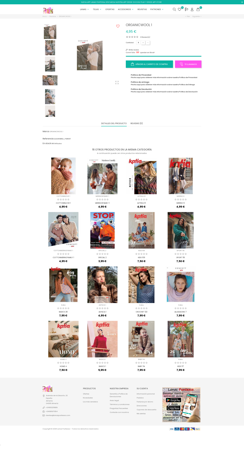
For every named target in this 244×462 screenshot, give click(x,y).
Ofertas (109, 9)
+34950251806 (52, 407)
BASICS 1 (102, 359)
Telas (97, 9)
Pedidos (140, 398)
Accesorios (126, 9)
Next (50, 114)
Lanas (84, 9)
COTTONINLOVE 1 (63, 196)
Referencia (48, 138)
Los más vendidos (90, 402)
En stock (47, 143)
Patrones (157, 9)
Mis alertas (141, 413)
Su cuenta (142, 388)
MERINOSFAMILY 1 (102, 196)
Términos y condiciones (119, 404)
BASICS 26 (63, 312)
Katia (63, 305)
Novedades (88, 398)
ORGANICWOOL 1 (56, 131)
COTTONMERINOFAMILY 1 (63, 250)
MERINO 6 (180, 196)
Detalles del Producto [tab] (114, 123)
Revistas (142, 9)
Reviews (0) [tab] (137, 123)
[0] (198, 9)
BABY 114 (141, 359)
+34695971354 (52, 411)
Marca (46, 131)
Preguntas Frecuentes (119, 408)
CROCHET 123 (141, 312)
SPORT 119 (180, 250)
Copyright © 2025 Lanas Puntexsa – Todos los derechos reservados (70, 429)
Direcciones (142, 405)
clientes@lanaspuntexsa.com (58, 415)
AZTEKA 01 (142, 196)
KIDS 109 (141, 250)
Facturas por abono (145, 402)
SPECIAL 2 (102, 250)
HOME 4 (63, 359)
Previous (50, 24)
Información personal (146, 394)
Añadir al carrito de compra (151, 64)
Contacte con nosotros (119, 412)
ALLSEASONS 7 (180, 312)
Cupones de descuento (146, 409)
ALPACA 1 (102, 305)
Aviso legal (114, 400)
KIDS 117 (180, 366)
